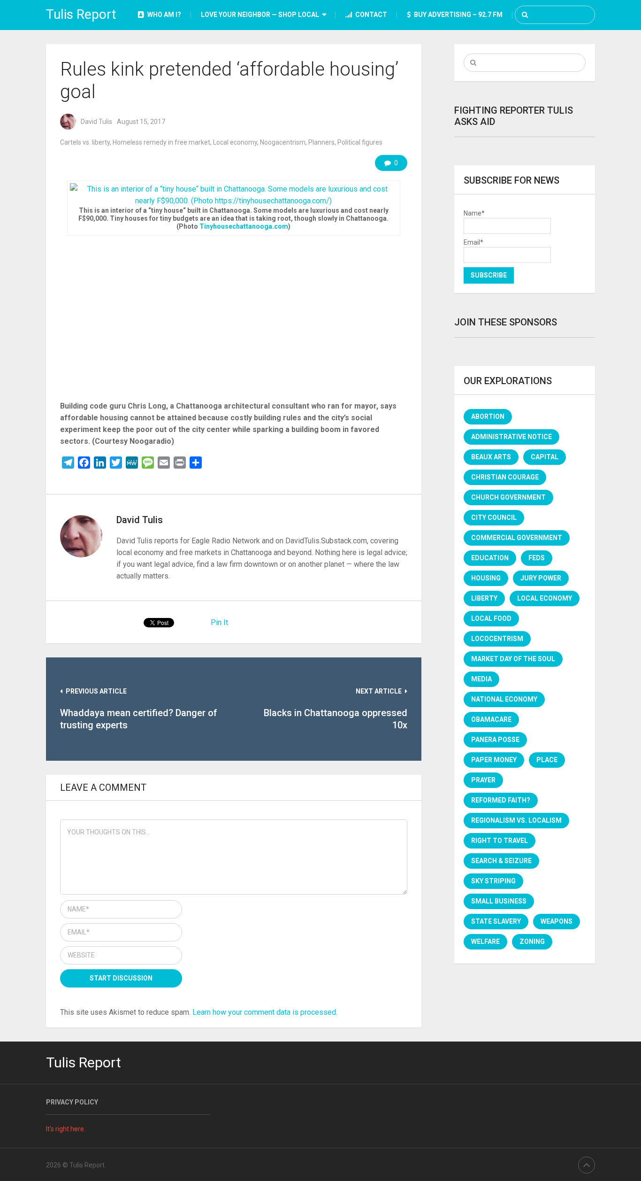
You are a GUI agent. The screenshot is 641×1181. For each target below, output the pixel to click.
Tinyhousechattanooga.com (243, 226)
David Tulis (96, 121)
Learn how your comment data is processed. (264, 1012)
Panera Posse (495, 739)
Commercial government (516, 537)
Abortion (487, 416)
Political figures (359, 142)
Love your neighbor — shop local (260, 14)
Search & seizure (501, 861)
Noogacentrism (282, 142)
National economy (504, 699)
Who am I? (163, 14)
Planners (321, 142)
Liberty (484, 598)
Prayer (483, 780)
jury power (540, 578)
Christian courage (505, 477)
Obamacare (491, 719)
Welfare (485, 941)
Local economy (235, 142)
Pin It (219, 622)
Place (546, 760)
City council (494, 517)
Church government (508, 497)
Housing (486, 578)
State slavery (496, 921)
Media (481, 679)
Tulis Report (81, 14)
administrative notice (511, 436)
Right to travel (499, 840)
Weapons (556, 921)
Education (490, 558)
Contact (370, 14)
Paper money (494, 760)
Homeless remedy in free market (161, 142)
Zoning (532, 941)
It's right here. (65, 1129)
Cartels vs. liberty (85, 142)
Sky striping (493, 881)
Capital (544, 457)
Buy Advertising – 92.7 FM (457, 14)
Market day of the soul (513, 659)
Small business (499, 901)
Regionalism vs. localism (516, 820)
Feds (536, 558)
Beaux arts (491, 457)
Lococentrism (497, 638)
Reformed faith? (500, 800)
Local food (491, 618)
